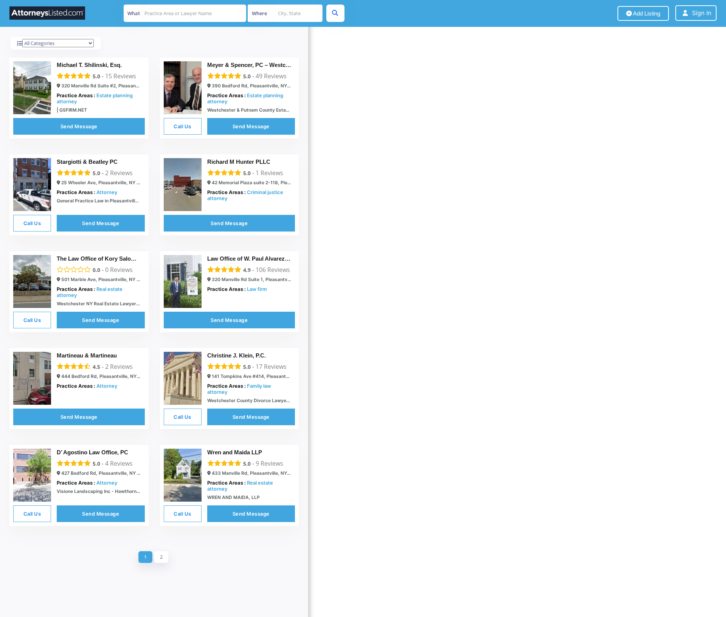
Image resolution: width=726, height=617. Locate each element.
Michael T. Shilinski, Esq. (89, 65)
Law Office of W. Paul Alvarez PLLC (254, 258)
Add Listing (646, 13)
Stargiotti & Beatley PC (87, 162)
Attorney (106, 192)
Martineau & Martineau (87, 355)
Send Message (79, 126)
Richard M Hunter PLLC (238, 162)
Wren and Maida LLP (234, 452)
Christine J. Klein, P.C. (236, 355)
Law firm (257, 289)
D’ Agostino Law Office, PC (92, 452)
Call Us (182, 126)
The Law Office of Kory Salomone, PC (107, 258)
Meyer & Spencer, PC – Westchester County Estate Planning (286, 65)
